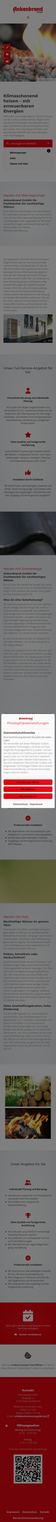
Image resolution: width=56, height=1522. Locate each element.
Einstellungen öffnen (28, 782)
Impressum (36, 804)
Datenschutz (20, 804)
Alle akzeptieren (28, 796)
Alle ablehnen (28, 789)
